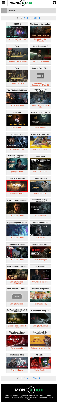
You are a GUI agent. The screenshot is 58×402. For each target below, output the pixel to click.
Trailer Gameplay (40, 304)
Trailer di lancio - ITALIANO (40, 40)
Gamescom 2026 (17, 83)
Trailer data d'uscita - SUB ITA (17, 40)
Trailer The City (40, 370)
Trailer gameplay (17, 348)
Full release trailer (17, 149)
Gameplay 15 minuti (40, 326)
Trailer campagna (40, 260)
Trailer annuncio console (40, 348)
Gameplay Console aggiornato (17, 283)
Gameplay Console (17, 304)
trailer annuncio (40, 194)
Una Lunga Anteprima (40, 61)
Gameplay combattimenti (17, 61)
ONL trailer (40, 238)
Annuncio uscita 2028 (40, 282)
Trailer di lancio (17, 127)
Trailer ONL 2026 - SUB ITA (40, 106)
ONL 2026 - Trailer (17, 105)
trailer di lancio (40, 216)
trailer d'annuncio (40, 127)
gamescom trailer (17, 194)
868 (35, 18)
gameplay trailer (17, 172)
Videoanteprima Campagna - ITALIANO (40, 84)
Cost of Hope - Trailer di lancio (17, 327)
